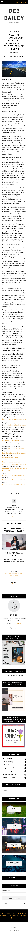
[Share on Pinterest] (14, 493)
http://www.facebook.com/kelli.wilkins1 (14, 484)
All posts (14, 517)
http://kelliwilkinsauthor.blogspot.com (14, 425)
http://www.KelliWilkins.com (10, 440)
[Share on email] (19, 493)
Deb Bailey (14, 14)
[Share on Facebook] (9, 493)
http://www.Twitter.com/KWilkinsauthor (14, 475)
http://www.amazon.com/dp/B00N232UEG (14, 419)
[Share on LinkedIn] (16, 493)
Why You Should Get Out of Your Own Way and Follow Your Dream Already (14, 530)
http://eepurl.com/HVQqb (10, 457)
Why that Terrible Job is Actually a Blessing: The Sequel (14, 553)
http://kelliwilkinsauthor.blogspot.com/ (14, 453)
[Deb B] (14, 501)
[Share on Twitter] (12, 493)
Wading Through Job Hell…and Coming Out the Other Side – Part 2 (14, 561)
